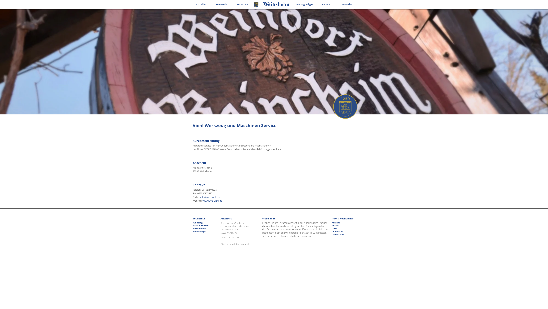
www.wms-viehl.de (212, 200)
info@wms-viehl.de (210, 197)
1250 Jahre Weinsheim (345, 106)
